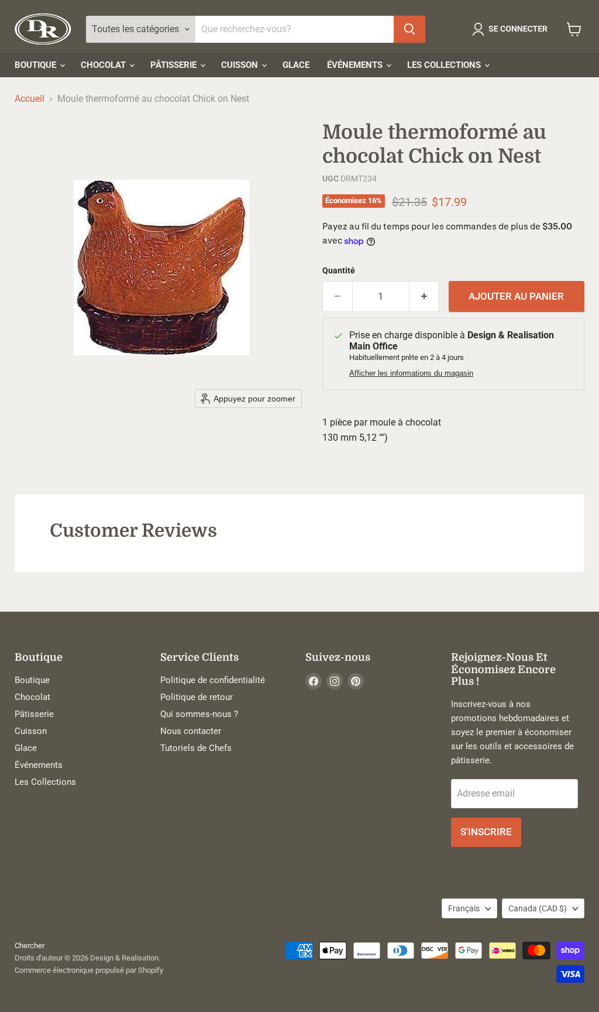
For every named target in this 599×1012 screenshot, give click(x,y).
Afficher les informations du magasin (411, 373)
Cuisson (240, 65)
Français (464, 908)
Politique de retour (196, 697)
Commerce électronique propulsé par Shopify (89, 970)
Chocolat (104, 65)
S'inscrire (486, 832)
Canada (537, 908)
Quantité (338, 270)
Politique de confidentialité (212, 680)
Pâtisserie (174, 65)
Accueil (29, 99)
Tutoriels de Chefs (196, 748)
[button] (512, 29)
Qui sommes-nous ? (199, 714)
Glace (296, 65)
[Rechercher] (409, 29)
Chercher (29, 945)
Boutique (36, 65)
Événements (356, 65)
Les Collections (445, 65)
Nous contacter (190, 731)
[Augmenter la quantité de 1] (424, 297)
